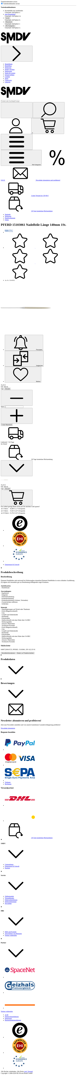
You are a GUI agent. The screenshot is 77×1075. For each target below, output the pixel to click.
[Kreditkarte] (20, 765)
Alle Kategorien (10, 26)
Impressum (8, 1018)
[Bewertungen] (35, 263)
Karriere (7, 868)
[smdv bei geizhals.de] (20, 992)
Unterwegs (8, 80)
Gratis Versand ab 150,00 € (40, 195)
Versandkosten (9, 898)
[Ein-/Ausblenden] (16, 468)
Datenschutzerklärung (12, 1016)
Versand (7, 389)
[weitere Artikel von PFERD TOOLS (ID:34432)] (9, 232)
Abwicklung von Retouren (13, 933)
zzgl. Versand (28, 1071)
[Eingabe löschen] (16, 110)
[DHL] (20, 805)
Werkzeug (8, 68)
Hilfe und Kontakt (10, 932)
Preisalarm (39, 349)
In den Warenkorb (7, 425)
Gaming (7, 77)
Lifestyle (7, 82)
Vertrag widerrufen (11, 935)
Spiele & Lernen (10, 73)
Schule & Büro (9, 75)
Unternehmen (9, 864)
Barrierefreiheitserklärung (13, 1020)
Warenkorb (9, 22)
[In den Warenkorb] (16, 498)
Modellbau (8, 66)
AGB (6, 1015)
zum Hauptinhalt (10, 14)
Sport (6, 78)
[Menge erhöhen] (16, 398)
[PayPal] (20, 749)
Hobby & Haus (10, 69)
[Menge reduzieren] (16, 416)
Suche (7, 18)
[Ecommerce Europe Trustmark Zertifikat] (20, 561)
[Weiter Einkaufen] (16, 54)
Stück (3, 407)
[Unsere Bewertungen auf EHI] (20, 546)
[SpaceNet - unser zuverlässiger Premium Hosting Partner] (20, 977)
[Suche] (49, 110)
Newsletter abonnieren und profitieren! (47, 180)
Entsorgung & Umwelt (12, 564)
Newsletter (8, 903)
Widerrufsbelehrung (11, 900)
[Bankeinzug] (20, 780)
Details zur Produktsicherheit (25, 653)
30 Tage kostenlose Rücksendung (42, 211)
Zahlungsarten (9, 896)
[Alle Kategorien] (16, 142)
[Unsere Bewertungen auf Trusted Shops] (20, 530)
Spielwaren (8, 71)
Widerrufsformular (10, 902)
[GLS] (20, 821)
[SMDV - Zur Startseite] (16, 45)
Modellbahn (8, 64)
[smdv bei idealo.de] (20, 1008)
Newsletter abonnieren (8, 728)
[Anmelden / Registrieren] (16, 133)
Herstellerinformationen (8, 653)
